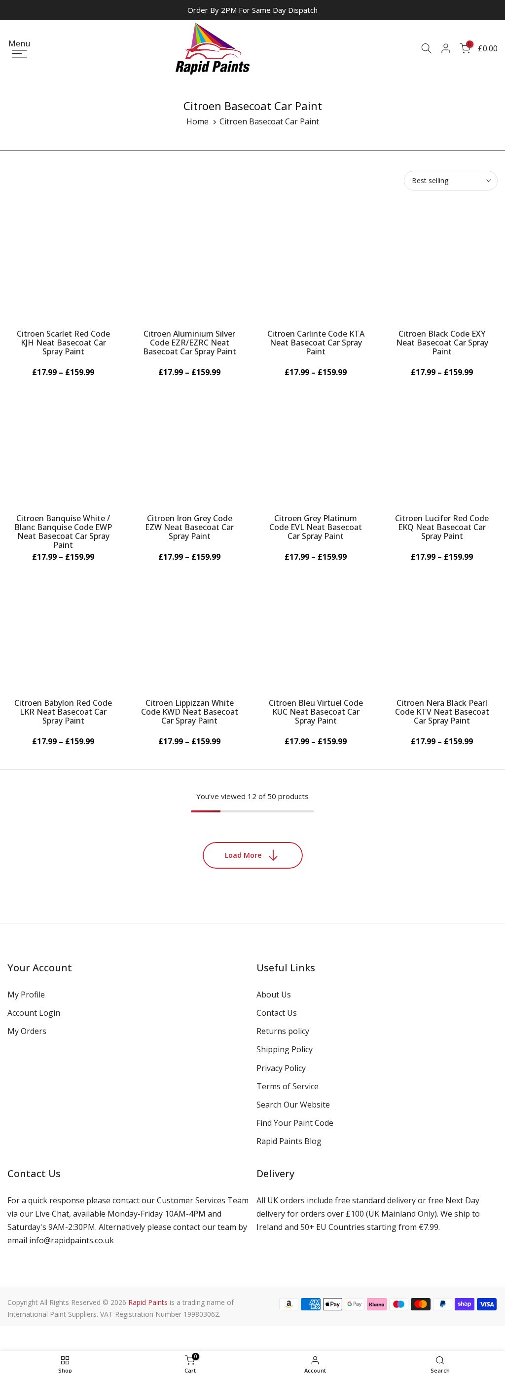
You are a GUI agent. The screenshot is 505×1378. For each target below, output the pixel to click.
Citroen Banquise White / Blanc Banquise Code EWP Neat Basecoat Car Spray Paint (63, 531)
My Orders (26, 1031)
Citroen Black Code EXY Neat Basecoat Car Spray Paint (442, 342)
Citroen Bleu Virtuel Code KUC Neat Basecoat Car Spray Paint (316, 711)
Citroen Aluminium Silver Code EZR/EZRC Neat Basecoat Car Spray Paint (189, 342)
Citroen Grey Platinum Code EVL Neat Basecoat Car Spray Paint (315, 527)
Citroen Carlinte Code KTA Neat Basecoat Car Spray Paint (315, 342)
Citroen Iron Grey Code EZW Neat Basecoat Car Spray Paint (189, 527)
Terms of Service (287, 1086)
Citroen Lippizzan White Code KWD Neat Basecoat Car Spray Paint (189, 711)
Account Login (33, 1012)
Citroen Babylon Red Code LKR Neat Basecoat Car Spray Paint (63, 711)
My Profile (26, 994)
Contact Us (276, 1012)
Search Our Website (293, 1104)
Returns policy (282, 1031)
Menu (19, 44)
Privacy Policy (281, 1068)
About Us (273, 994)
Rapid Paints (148, 1302)
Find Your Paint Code (294, 1122)
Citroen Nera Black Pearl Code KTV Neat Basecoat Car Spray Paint (442, 711)
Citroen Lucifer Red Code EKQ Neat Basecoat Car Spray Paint (442, 527)
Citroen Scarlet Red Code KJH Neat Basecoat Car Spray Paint (63, 342)
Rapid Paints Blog (289, 1141)
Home (197, 121)
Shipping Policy (284, 1049)
